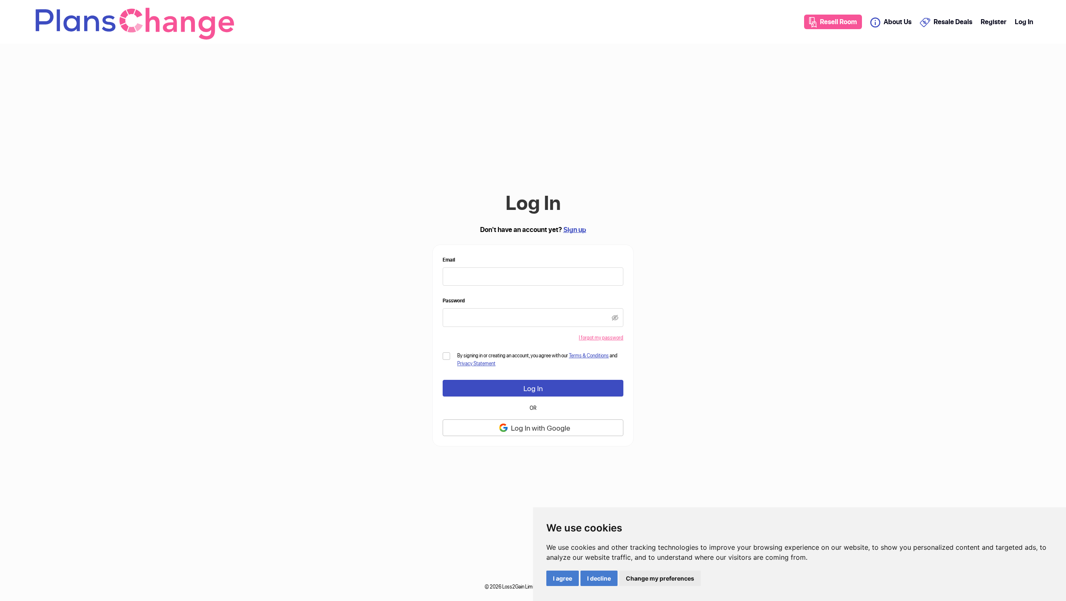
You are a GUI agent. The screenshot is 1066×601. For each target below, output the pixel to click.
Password (454, 300)
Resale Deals (953, 21)
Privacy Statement (476, 363)
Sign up (574, 229)
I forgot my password (601, 337)
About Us (898, 21)
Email (449, 259)
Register (993, 21)
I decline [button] (599, 578)
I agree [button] (562, 578)
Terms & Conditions (589, 355)
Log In (1024, 21)
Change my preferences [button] (660, 578)
